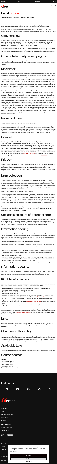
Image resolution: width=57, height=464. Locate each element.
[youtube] (17, 389)
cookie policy (44, 155)
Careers (3, 446)
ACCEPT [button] (28, 455)
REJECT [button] (28, 458)
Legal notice (3, 460)
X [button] (46, 447)
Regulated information (6, 427)
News (2, 441)
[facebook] (39, 389)
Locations (3, 449)
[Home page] (4, 6)
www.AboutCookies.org (29, 153)
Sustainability (4, 417)
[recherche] (51, 6)
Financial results (5, 430)
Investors (3, 420)
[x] (50, 389)
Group (2, 411)
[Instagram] (28, 389)
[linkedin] (6, 389)
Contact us (4, 438)
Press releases (5, 443)
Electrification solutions (7, 414)
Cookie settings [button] (28, 461)
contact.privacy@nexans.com (43, 296)
